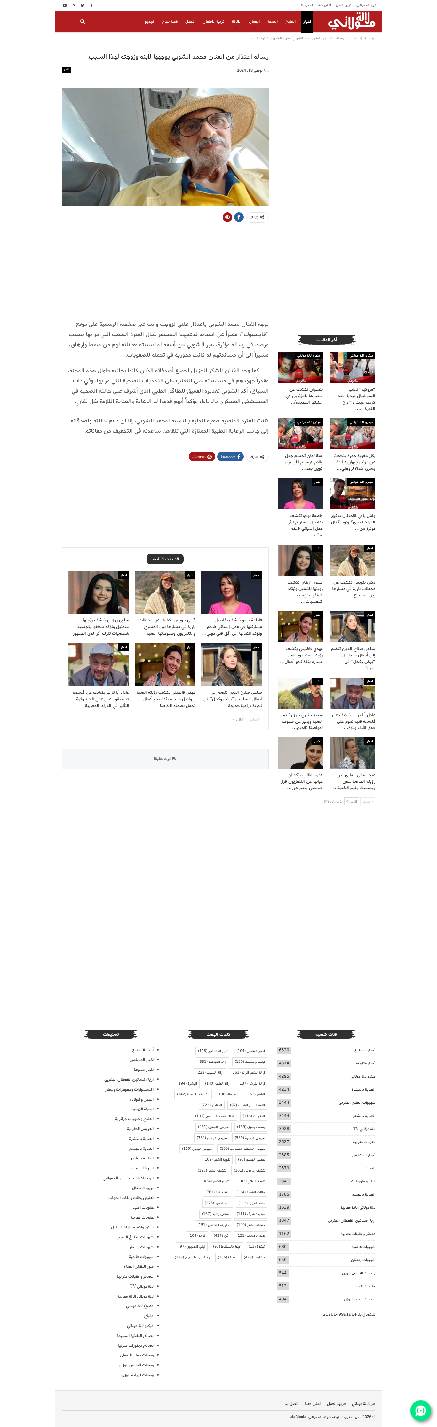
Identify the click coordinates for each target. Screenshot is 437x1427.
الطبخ (290, 21)
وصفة (227, 1257)
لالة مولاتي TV (364, 1129)
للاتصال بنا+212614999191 (349, 1314)
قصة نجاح (170, 21)
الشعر (255, 1094)
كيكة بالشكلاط (227, 1247)
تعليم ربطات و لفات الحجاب (131, 1198)
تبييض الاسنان (213, 1127)
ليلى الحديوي (192, 1247)
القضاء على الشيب (247, 1105)
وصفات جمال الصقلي (137, 1355)
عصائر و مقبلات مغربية (358, 1234)
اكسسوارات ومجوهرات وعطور (129, 1089)
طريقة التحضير (213, 1225)
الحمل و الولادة (142, 1099)
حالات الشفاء (250, 1192)
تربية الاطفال (213, 21)
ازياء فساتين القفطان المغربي (351, 1221)
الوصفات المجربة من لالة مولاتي (128, 1178)
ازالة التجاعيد (212, 1062)
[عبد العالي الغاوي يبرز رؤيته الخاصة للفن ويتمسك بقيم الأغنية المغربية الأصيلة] (352, 753)
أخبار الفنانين (250, 1051)
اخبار (66, 69)
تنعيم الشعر (216, 1181)
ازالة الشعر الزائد (248, 1073)
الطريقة (227, 1094)
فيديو (149, 21)
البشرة (187, 1083)
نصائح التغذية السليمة (135, 1335)
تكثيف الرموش (249, 1170)
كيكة (257, 1247)
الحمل (190, 21)
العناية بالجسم (363, 1194)
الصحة (272, 21)
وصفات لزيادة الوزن (359, 1299)
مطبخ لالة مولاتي (140, 1306)
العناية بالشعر (364, 1116)
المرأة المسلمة (142, 1168)
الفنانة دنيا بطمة (193, 1094)
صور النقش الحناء (139, 1266)
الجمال (254, 21)
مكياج (149, 1316)
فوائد (197, 1236)
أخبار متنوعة (365, 1063)
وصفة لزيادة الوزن (192, 1257)
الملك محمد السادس (215, 1116)
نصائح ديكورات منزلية (135, 1345)
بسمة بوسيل (251, 1127)
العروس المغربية (140, 1128)
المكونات (254, 1116)
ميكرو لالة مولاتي (361, 355)
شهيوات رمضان (363, 1260)
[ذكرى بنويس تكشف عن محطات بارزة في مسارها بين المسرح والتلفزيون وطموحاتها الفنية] (165, 592)
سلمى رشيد (215, 1214)
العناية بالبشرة (363, 1089)
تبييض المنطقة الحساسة (242, 1149)
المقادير (211, 1105)
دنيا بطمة (216, 1192)
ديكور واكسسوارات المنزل (132, 1227)
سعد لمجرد (217, 1203)
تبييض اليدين (197, 1149)
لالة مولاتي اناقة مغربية (358, 1207)
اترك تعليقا (163, 759)
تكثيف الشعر (212, 1170)
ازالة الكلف (217, 1083)
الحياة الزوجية (142, 1109)
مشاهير (254, 1257)
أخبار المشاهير (363, 1155)
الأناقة (236, 21)
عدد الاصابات (250, 1236)
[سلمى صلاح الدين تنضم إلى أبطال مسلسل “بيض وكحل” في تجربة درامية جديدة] (231, 664)
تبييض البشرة (250, 1138)
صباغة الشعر (251, 1225)
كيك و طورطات (363, 1181)
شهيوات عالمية (363, 1247)
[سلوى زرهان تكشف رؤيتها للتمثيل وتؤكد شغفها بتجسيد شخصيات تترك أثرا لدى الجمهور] (98, 592)
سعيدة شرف (251, 1214)
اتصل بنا (307, 5)
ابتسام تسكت (250, 1062)
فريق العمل (344, 5)
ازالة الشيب (209, 1073)
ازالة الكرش (251, 1083)
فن (221, 1236)
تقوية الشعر (216, 1160)
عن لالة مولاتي (366, 5)
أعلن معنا (324, 5)
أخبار (307, 21)
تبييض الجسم (212, 1138)
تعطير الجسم (251, 1160)
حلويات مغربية (364, 1142)
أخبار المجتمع (364, 1050)
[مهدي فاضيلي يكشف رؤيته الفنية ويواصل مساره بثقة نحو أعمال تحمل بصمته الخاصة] (165, 664)
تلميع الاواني (251, 1181)
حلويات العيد (365, 1286)
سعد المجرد (251, 1203)
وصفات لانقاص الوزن (358, 1273)
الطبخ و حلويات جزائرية (134, 1119)
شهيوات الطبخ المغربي (357, 1103)
